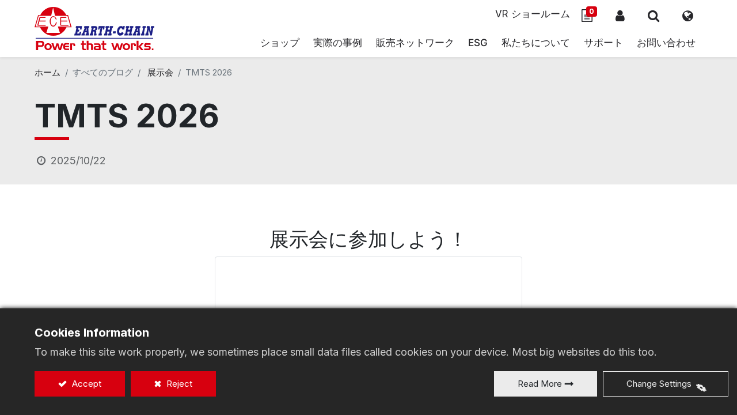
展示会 (160, 72)
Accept (85, 383)
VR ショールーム (532, 14)
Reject (178, 383)
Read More (540, 383)
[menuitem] (415, 43)
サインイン (620, 15)
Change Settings (659, 383)
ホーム (47, 72)
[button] (653, 15)
